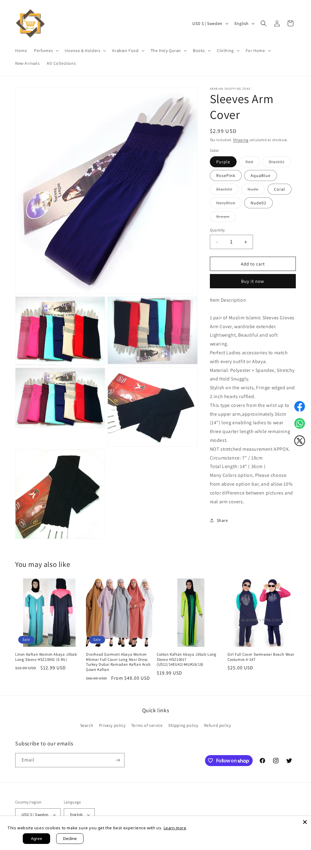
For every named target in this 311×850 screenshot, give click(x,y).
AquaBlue (261, 175)
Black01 (280, 163)
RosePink (225, 175)
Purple (223, 162)
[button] (45, 50)
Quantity (217, 230)
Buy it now (252, 281)
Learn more (175, 828)
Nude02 (258, 203)
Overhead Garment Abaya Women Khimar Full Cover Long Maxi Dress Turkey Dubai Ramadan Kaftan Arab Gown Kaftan (118, 662)
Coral (279, 189)
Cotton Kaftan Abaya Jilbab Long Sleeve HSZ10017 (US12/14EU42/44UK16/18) (187, 659)
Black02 (227, 190)
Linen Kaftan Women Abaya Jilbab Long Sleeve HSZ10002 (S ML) (46, 657)
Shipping (240, 139)
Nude (256, 190)
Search (87, 725)
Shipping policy (183, 725)
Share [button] (222, 520)
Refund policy (217, 725)
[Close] (305, 822)
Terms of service (147, 725)
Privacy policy (112, 725)
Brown (226, 217)
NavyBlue (229, 204)
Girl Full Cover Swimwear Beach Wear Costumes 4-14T (260, 657)
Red (252, 163)
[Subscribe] (117, 760)
